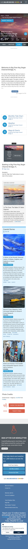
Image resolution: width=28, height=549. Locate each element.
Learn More (17, 221)
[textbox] (14, 465)
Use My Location (14, 469)
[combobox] (14, 465)
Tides (4, 44)
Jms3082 (17, 397)
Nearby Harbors (7, 20)
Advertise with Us (9, 493)
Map (25, 44)
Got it (19, 532)
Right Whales (6, 336)
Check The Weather (16, 405)
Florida (7, 15)
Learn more (12, 529)
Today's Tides (16, 411)
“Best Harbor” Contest (10, 505)
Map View (6, 169)
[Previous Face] (12, 143)
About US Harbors (9, 485)
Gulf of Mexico (7, 386)
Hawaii (5, 282)
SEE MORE (15, 91)
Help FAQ (7, 502)
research (15, 334)
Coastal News (8, 371)
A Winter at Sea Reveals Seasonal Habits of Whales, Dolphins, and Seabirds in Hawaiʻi (13, 259)
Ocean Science (8, 265)
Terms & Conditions (9, 495)
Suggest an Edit (22, 93)
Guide (19, 44)
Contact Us (7, 488)
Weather (11, 44)
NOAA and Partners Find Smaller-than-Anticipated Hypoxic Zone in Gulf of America (13, 365)
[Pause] (14, 143)
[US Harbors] (11, 2)
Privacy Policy (19, 536)
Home (2, 15)
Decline (7, 532)
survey (13, 282)
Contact (5, 517)
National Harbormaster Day (11, 507)
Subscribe (4, 448)
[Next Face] (15, 143)
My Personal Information (14, 537)
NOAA (9, 282)
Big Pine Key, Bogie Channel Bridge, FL (12, 17)
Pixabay (4, 399)
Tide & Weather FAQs (10, 500)
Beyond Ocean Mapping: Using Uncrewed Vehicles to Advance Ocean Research (12, 311)
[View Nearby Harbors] (25, 33)
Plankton (9, 334)
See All (7, 231)
